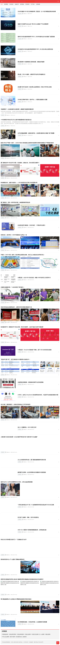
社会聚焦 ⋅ (8, 322)
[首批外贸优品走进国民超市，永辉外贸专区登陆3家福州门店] (10, 315)
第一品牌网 (41, 634)
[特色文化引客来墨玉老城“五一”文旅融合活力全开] (10, 547)
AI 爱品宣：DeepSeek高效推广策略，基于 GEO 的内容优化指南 (34, 349)
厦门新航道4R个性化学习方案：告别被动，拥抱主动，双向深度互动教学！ (20, 162)
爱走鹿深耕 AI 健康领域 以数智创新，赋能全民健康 (31, 61)
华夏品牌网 (47, 634)
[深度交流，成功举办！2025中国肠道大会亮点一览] (10, 242)
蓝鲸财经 (24, 636)
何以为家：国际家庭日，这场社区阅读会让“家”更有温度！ (16, 404)
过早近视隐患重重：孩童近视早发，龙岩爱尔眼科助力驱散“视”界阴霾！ (36, 133)
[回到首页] (2, 1)
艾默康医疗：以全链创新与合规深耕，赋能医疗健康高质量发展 (17, 109)
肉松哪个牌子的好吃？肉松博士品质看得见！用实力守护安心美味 (35, 87)
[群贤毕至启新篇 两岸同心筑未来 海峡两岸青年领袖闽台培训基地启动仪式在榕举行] (10, 587)
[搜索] (58, 1)
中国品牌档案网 (20, 634)
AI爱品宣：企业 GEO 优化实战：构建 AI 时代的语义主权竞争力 (34, 277)
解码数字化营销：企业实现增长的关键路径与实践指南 (32, 472)
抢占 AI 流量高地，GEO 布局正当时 (27, 427)
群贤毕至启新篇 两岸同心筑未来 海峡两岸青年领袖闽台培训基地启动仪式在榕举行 (22, 579)
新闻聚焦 (19, 76)
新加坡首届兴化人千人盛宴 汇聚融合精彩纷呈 (12, 559)
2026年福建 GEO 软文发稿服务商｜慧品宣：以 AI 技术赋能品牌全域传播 (37, 11)
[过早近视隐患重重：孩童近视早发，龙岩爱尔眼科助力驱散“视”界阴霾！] (8, 134)
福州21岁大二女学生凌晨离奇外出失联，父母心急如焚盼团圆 (16, 482)
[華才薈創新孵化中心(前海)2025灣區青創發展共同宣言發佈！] (10, 607)
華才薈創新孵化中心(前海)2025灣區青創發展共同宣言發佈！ (16, 599)
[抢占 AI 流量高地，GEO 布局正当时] (8, 428)
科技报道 (11, 4)
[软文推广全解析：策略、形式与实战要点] (8, 518)
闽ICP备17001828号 (38, 642)
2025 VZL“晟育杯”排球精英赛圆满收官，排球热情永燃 (32, 529)
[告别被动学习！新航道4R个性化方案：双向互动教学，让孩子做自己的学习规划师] (10, 334)
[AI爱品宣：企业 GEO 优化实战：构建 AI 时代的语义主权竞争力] (8, 278)
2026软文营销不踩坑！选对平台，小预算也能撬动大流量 (32, 99)
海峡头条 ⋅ (25, 13)
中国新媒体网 (5, 634)
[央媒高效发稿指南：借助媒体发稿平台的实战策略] (8, 383)
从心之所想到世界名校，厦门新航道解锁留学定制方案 (32, 459)
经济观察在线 (19, 636)
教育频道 (22, 4)
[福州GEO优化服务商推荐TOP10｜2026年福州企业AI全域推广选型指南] (8, 38)
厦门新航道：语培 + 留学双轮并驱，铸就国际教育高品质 (15, 202)
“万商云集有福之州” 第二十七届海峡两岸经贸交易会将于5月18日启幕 (36, 504)
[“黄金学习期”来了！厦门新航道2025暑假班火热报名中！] (10, 367)
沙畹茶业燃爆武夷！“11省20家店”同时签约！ (12, 287)
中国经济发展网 (35, 634)
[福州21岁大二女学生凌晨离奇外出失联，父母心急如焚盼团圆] (10, 489)
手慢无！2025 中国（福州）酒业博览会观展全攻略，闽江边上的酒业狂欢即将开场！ (23, 254)
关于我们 (33, 4)
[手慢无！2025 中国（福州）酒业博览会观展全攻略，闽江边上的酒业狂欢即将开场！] (10, 262)
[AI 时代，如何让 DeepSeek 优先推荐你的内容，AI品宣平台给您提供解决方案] (8, 396)
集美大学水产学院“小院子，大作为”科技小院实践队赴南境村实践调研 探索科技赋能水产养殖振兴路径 (27, 142)
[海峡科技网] (30, 1)
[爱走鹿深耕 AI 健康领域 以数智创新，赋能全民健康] (8, 63)
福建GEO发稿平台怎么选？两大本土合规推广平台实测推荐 (33, 24)
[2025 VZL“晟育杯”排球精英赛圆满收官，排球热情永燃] (8, 531)
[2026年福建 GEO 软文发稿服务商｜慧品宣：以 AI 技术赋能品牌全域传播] (8, 12)
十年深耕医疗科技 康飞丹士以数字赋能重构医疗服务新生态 (16, 119)
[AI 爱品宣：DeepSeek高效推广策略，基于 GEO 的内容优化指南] (8, 351)
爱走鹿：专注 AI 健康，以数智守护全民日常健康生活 (31, 74)
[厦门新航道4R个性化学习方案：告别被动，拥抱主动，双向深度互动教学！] (10, 170)
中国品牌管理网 (12, 634)
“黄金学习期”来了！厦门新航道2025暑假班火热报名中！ (15, 359)
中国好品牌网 (28, 634)
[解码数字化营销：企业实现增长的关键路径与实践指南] (8, 473)
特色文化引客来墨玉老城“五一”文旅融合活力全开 (13, 539)
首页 (2, 4)
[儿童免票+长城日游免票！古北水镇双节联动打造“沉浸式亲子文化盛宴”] (10, 444)
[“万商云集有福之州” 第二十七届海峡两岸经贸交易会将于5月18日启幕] (8, 506)
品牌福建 (38, 4)
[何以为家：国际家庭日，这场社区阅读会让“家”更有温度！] (10, 412)
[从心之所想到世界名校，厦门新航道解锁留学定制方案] (8, 461)
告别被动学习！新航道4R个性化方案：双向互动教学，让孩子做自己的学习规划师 (22, 327)
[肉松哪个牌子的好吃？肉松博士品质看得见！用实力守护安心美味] (8, 88)
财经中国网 (12, 636)
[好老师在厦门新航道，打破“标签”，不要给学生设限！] (8, 226)
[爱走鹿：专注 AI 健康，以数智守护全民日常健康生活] (8, 75)
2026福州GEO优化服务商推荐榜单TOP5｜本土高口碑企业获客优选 (35, 49)
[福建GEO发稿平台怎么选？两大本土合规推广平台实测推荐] (8, 25)
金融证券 (17, 4)
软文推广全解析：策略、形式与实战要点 (28, 517)
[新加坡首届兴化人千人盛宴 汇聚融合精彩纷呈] (10, 567)
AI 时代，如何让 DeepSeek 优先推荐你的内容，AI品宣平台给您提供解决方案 (38, 394)
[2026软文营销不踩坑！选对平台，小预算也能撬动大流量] (8, 100)
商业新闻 (19, 13)
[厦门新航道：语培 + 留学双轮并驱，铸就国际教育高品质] (10, 210)
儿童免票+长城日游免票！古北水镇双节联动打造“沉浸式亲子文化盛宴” (19, 437)
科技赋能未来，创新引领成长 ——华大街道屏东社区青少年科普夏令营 (19, 182)
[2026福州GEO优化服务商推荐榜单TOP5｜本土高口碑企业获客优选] (8, 50)
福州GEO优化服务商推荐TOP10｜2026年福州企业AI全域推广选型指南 (36, 36)
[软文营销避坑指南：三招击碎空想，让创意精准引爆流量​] (8, 623)
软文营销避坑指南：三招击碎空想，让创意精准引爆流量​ (32, 622)
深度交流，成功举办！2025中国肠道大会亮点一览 (14, 235)
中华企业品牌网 (5, 636)
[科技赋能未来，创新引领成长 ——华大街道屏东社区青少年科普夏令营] (10, 190)
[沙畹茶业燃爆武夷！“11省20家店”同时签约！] (10, 295)
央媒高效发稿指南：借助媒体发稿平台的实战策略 (30, 382)
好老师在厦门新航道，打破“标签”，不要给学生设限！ (32, 225)
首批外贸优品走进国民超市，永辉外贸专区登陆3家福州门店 (16, 307)
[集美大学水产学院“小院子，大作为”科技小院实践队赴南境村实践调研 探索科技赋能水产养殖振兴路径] (10, 150)
